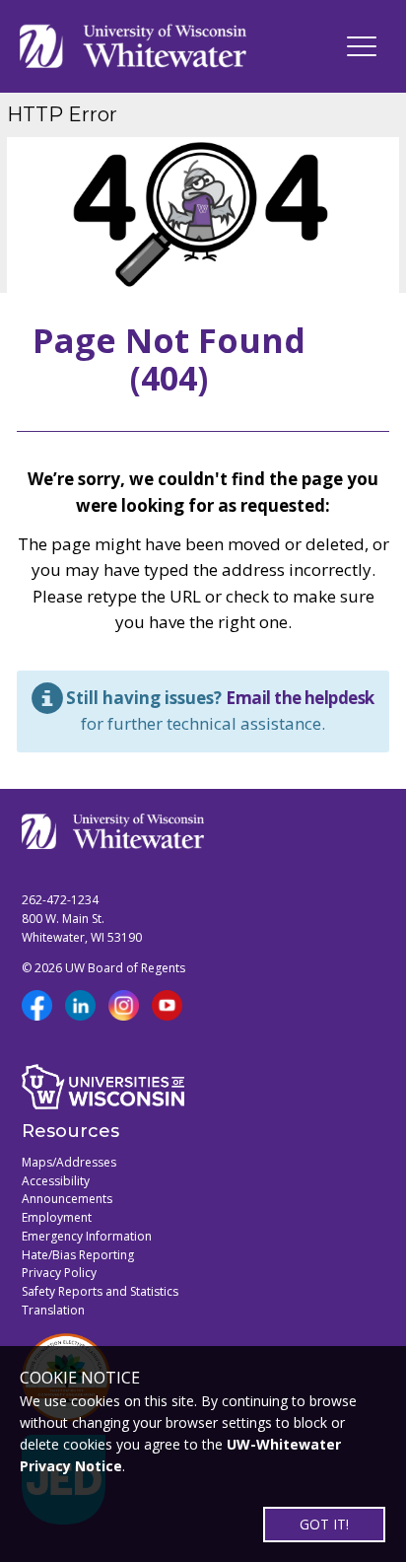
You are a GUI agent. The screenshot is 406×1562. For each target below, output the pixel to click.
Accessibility (56, 1180)
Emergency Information (87, 1236)
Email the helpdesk (300, 697)
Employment (57, 1217)
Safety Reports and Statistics (100, 1291)
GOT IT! (324, 1524)
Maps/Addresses (69, 1162)
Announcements (67, 1198)
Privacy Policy (59, 1272)
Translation (53, 1310)
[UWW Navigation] (361, 46)
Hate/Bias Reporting (78, 1254)
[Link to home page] (133, 46)
